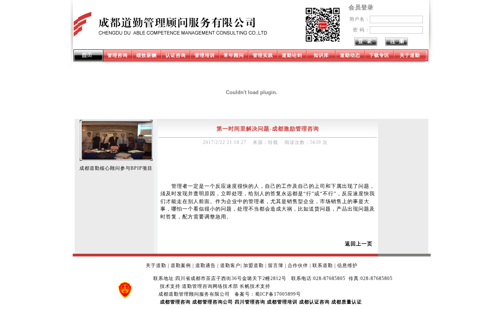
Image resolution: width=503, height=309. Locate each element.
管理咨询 (117, 55)
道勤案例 (181, 265)
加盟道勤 (253, 265)
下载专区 (379, 55)
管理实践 (263, 55)
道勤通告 (205, 265)
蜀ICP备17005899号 (278, 294)
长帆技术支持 (255, 286)
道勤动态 (350, 55)
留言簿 (275, 265)
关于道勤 (410, 55)
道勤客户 (230, 265)
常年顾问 (234, 55)
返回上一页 (359, 244)
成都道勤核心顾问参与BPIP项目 (115, 168)
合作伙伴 (298, 265)
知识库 (321, 55)
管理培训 (205, 55)
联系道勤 (322, 265)
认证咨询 (175, 55)
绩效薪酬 (146, 55)
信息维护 (347, 265)
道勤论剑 (292, 55)
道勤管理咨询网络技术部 (210, 286)
